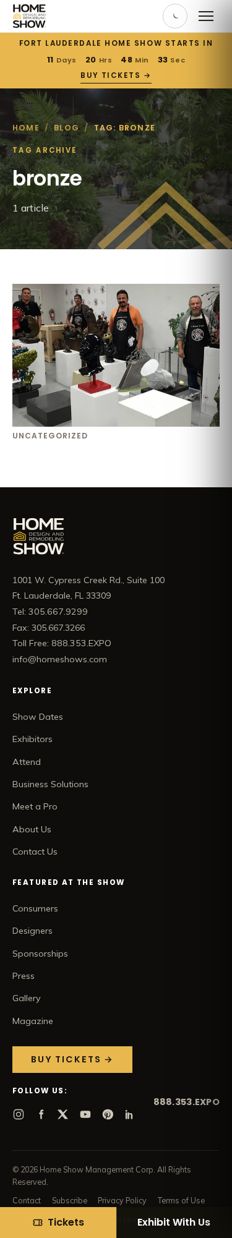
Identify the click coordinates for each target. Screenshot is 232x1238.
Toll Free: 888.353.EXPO (61, 643)
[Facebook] (41, 1114)
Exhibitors (32, 739)
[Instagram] (18, 1114)
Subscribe (69, 1200)
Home (26, 127)
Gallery (26, 998)
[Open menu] (206, 16)
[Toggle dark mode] (175, 16)
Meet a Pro (35, 806)
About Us (31, 829)
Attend (26, 761)
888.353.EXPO (186, 1102)
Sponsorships (40, 953)
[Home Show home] (29, 16)
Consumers (35, 908)
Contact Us (35, 851)
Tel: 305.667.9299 (50, 611)
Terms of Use (181, 1200)
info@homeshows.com (59, 659)
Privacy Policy (122, 1200)
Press (23, 975)
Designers (32, 930)
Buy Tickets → (115, 75)
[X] (63, 1114)
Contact (26, 1200)
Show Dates (37, 716)
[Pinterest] (107, 1114)
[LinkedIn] (130, 1114)
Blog (66, 127)
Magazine (32, 1021)
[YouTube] (85, 1114)
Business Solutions (50, 784)
